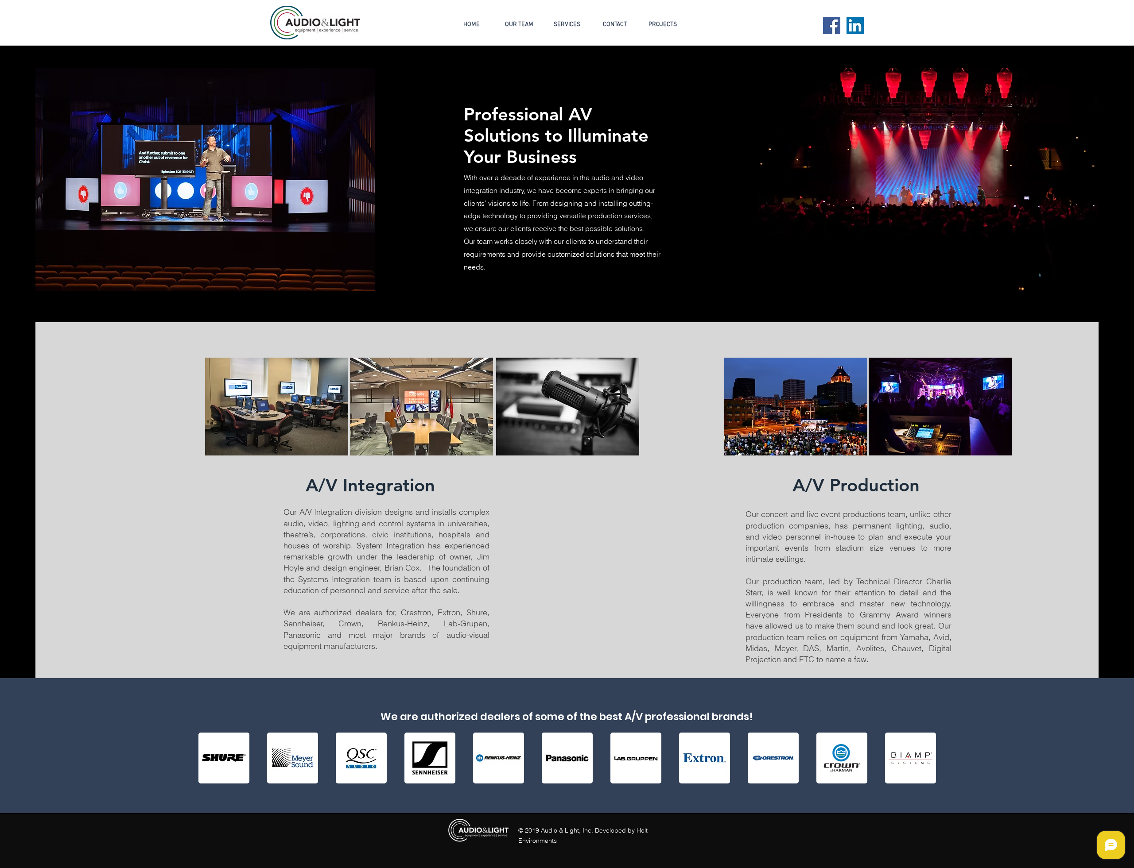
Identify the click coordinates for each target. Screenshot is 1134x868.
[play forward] (925, 758)
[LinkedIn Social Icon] (855, 25)
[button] (663, 24)
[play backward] (209, 758)
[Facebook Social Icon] (831, 25)
